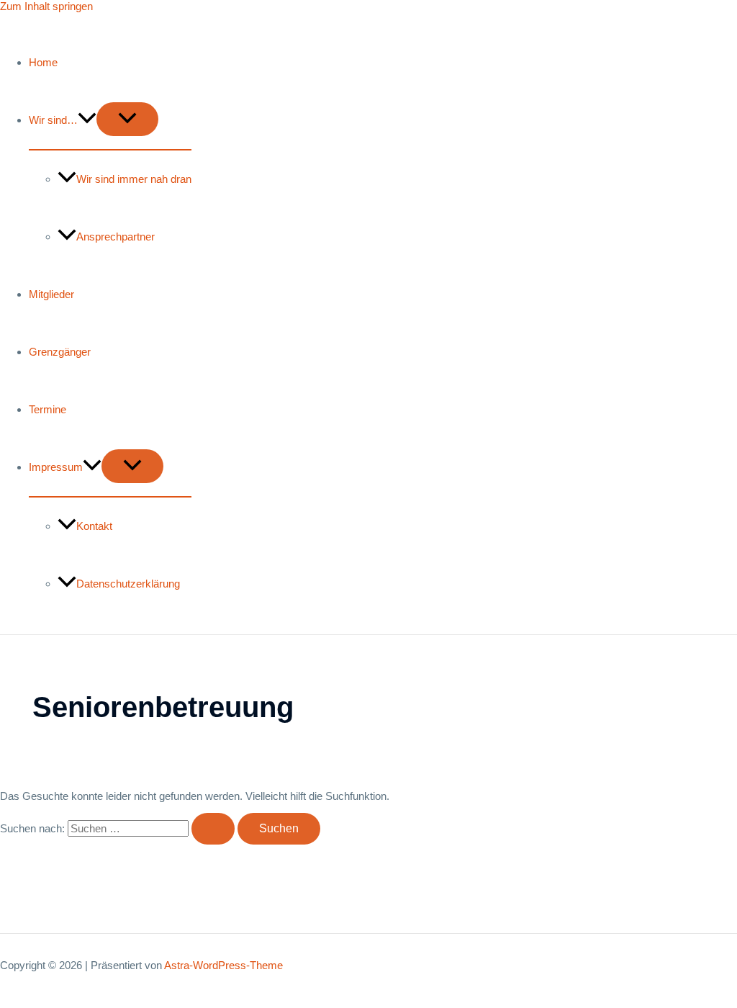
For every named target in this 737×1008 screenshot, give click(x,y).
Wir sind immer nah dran (133, 179)
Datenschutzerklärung (128, 583)
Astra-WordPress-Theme (223, 965)
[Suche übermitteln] (213, 829)
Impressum (56, 467)
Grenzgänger (60, 352)
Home (43, 62)
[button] (87, 120)
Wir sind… (53, 120)
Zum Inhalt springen (46, 6)
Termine (47, 409)
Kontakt (94, 526)
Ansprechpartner (115, 236)
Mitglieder (51, 294)
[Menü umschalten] (127, 119)
